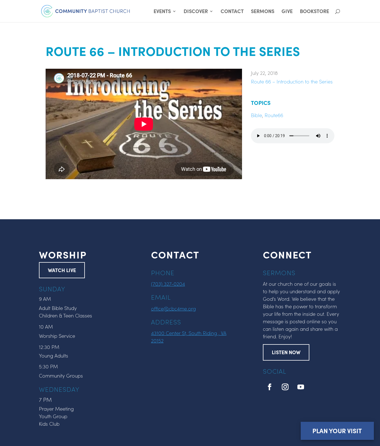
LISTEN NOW (286, 352)
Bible (256, 115)
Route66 (274, 115)
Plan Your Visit (337, 430)
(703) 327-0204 (168, 283)
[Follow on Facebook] (269, 387)
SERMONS (262, 11)
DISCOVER (196, 11)
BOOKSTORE (314, 11)
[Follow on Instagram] (285, 387)
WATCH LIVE (62, 270)
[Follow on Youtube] (300, 387)
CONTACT (232, 11)
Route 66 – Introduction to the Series (292, 81)
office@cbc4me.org (173, 308)
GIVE (287, 11)
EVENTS (162, 11)
